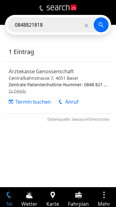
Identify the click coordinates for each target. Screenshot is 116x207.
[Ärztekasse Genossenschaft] (58, 87)
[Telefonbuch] (41, 8)
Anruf (72, 101)
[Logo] (61, 7)
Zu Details (17, 91)
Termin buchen (33, 101)
